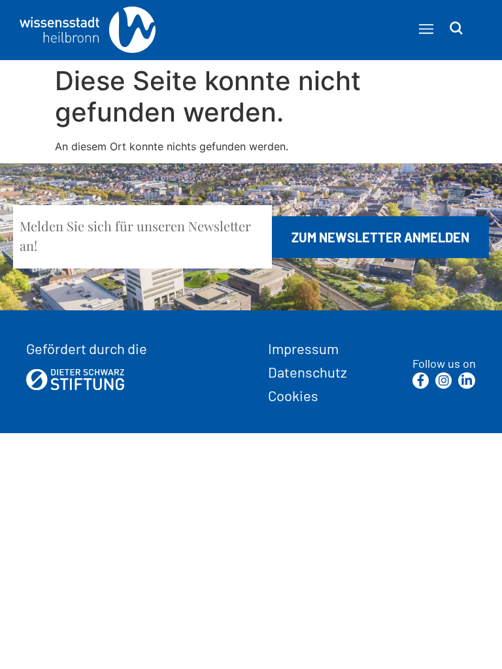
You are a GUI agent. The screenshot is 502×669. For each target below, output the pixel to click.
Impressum (303, 348)
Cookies (293, 395)
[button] (426, 29)
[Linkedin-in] (466, 380)
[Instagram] (443, 380)
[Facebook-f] (420, 380)
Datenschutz (307, 371)
